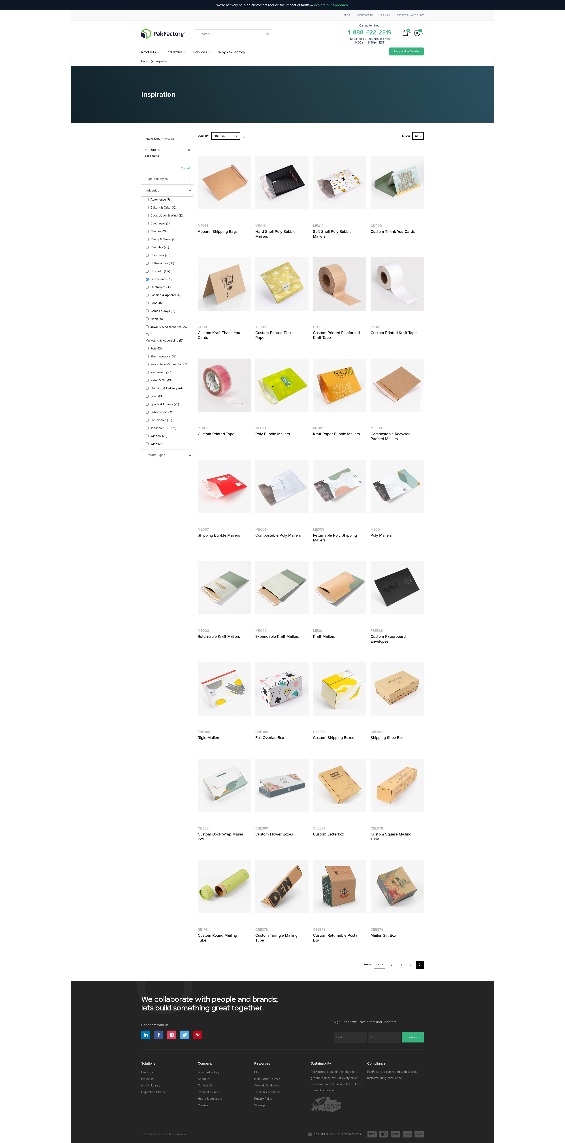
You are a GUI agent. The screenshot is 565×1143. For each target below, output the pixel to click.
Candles (159, 231)
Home (145, 61)
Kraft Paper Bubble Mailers (336, 433)
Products (147, 1072)
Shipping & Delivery (167, 388)
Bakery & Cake (164, 207)
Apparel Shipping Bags (217, 231)
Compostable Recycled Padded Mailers (391, 436)
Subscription (162, 412)
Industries (147, 1079)
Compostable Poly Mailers (278, 535)
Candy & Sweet (163, 239)
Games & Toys (163, 311)
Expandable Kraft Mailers (277, 636)
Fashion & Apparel (166, 295)
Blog (346, 15)
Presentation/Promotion (169, 364)
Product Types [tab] (155, 455)
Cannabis (160, 247)
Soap (157, 396)
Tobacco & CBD (164, 428)
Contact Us (365, 15)
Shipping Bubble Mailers (219, 535)
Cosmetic (161, 271)
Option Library (150, 1085)
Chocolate (161, 255)
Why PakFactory (208, 1072)
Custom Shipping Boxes (333, 737)
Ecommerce (162, 279)
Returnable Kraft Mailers (219, 636)
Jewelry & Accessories (169, 327)
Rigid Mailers (209, 737)
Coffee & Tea (163, 263)
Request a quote (209, 1092)
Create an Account (410, 15)
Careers (203, 1105)
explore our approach (331, 5)
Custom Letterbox (328, 834)
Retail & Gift (162, 380)
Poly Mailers (381, 535)
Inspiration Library (153, 1092)
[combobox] (233, 33)
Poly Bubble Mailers (272, 433)
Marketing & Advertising (165, 340)
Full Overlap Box (269, 737)
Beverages (161, 223)
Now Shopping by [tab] (160, 139)
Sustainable (162, 420)
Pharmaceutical (164, 356)
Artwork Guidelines (267, 1085)
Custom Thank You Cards (393, 231)
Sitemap (259, 1105)
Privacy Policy (263, 1099)
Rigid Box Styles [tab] (157, 179)
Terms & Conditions (267, 1092)
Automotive (161, 199)
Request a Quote (406, 51)
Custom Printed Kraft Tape (394, 332)
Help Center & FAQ (267, 1079)
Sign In (385, 15)
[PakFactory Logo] (163, 33)
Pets (157, 348)
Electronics (161, 287)
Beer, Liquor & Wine (168, 215)
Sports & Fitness (165, 404)
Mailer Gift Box (383, 935)
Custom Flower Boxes (274, 834)
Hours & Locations (210, 1099)
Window (159, 436)
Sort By (203, 136)
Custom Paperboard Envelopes (388, 639)
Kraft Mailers (324, 636)
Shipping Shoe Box (387, 737)
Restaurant (161, 372)
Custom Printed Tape (216, 433)
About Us (204, 1079)
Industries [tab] (152, 190)
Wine (157, 444)
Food (157, 303)
